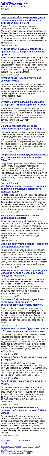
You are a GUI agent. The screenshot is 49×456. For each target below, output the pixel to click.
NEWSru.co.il (6, 451)
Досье (12, 447)
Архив (18, 447)
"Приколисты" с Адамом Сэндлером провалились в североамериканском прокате (22, 52)
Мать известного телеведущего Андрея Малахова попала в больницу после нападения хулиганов (24, 273)
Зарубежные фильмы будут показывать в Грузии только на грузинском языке (24, 329)
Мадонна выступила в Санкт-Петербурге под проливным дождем (24, 245)
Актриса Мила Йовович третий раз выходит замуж (21, 79)
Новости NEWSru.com (12, 453)
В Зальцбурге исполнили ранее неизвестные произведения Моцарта (22, 127)
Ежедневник (28, 447)
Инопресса (28, 451)
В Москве (18, 451)
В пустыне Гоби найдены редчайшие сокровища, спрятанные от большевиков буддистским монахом (22, 302)
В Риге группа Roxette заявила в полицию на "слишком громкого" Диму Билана (23, 410)
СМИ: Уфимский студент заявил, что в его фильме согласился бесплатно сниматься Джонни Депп (23, 20)
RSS (37, 447)
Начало (4, 447)
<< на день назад (6, 441)
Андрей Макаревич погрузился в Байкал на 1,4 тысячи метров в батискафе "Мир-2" (24, 157)
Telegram (5, 449)
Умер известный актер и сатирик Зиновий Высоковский (20, 216)
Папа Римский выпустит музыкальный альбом (23, 382)
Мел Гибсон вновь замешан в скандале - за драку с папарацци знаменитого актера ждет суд (24, 189)
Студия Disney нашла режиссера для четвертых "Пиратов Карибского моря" (24, 103)
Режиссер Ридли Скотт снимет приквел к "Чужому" (24, 358)
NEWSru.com (11, 3)
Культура (5, 9)
